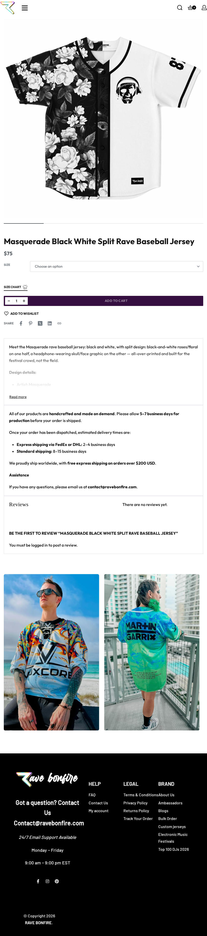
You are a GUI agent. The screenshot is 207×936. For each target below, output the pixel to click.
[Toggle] (18, 397)
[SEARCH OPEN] (180, 7)
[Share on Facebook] (21, 323)
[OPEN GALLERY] (103, 118)
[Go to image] (24, 223)
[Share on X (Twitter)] (40, 323)
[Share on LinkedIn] (49, 323)
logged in (39, 545)
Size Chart (12, 287)
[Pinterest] (57, 881)
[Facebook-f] (38, 881)
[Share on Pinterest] (30, 323)
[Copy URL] (59, 323)
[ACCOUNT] (204, 7)
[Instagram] (47, 881)
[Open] (24, 8)
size (7, 265)
